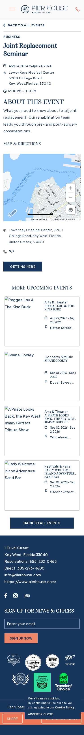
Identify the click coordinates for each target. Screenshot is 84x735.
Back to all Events (26, 25)
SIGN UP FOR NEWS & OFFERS (39, 611)
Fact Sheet (16, 707)
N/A (12, 251)
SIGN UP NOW (21, 639)
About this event (33, 102)
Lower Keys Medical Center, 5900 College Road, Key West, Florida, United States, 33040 (36, 236)
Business (11, 37)
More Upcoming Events (42, 288)
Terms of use (39, 219)
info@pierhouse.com (22, 574)
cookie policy (65, 707)
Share (12, 719)
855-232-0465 (76, 9)
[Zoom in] (70, 187)
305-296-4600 (30, 568)
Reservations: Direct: (30, 564)
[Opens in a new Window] (14, 660)
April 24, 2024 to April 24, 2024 (30, 66)
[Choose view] (70, 209)
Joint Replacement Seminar (30, 50)
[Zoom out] (70, 197)
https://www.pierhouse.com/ (30, 581)
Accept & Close (40, 714)
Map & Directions (22, 144)
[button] (31, 78)
